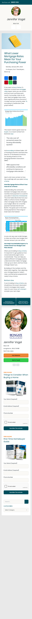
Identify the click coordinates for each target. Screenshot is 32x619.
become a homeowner (20, 196)
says (12, 134)
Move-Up (7, 72)
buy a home (17, 87)
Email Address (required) (11, 406)
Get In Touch (16, 360)
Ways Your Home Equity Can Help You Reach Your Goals (23, 302)
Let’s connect (22, 289)
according (10, 150)
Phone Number (8, 413)
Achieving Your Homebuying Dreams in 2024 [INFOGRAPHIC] (8, 302)
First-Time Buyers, (18, 69)
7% (26, 101)
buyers (6, 132)
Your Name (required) (10, 399)
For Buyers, (9, 69)
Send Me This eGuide (16, 428)
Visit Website (16, 355)
